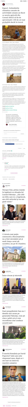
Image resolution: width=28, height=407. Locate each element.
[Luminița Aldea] (3, 272)
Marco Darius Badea (13, 124)
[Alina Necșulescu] (3, 350)
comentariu (23, 185)
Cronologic (19, 148)
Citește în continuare (14, 402)
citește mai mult (6, 169)
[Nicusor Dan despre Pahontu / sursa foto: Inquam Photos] (14, 212)
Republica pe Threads (9, 108)
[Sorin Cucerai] (3, 230)
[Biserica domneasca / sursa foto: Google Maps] (14, 254)
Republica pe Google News (9, 106)
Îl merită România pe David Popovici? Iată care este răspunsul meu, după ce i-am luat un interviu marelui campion (13, 358)
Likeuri (24, 148)
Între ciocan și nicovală (12, 275)
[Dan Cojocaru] (4, 150)
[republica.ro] (4, 405)
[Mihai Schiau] (3, 186)
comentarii (23, 229)
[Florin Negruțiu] (3, 307)
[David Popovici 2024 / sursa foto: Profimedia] (14, 373)
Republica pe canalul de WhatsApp (11, 109)
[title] (7, 125)
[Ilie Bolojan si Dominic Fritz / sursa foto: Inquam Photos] (14, 286)
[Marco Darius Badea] (3, 4)
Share (14, 405)
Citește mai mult (5, 225)
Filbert (5, 163)
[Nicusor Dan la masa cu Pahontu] (14, 332)
